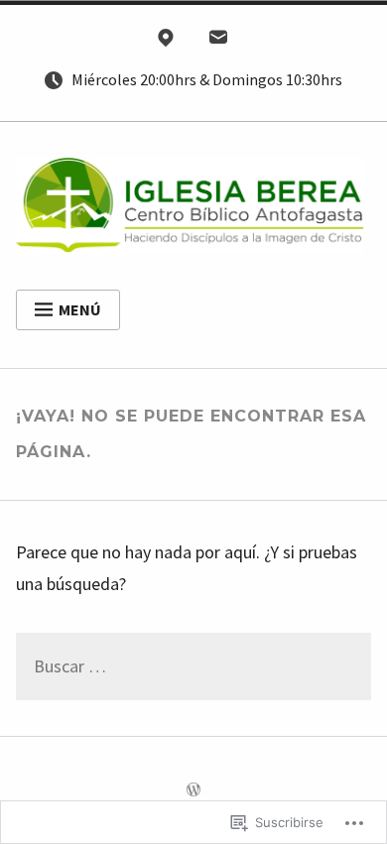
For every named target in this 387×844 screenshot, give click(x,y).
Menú (80, 309)
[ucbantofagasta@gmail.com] (218, 41)
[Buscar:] (194, 667)
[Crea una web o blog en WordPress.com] (193, 790)
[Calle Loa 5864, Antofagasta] (166, 41)
